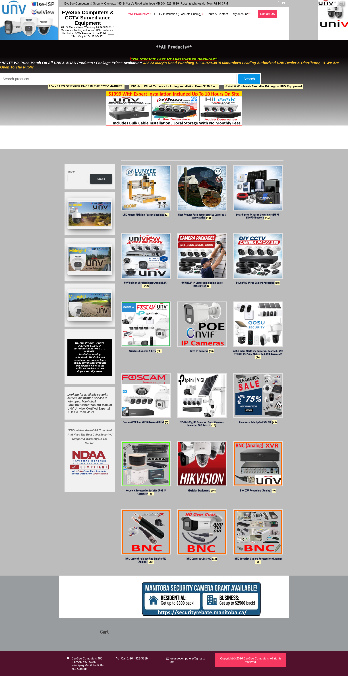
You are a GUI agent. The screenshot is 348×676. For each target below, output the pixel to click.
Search (249, 79)
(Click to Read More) (89, 403)
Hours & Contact (217, 14)
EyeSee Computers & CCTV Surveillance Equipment (88, 18)
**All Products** (138, 14)
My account (240, 14)
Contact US (267, 13)
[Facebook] (278, 3)
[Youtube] (283, 3)
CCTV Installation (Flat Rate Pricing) (177, 14)
